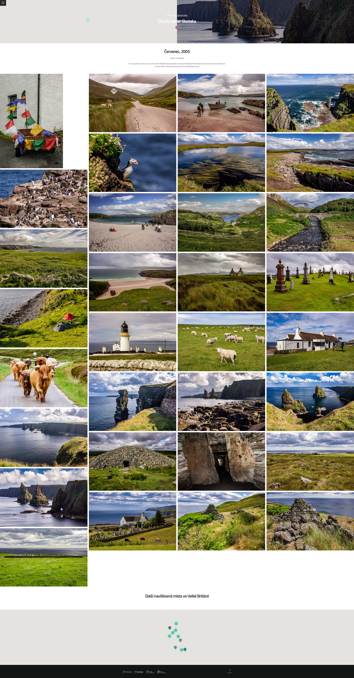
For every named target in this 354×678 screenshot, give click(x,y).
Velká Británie (181, 15)
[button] (178, 634)
